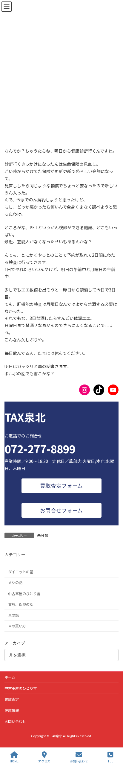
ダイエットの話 (20, 572)
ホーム (9, 677)
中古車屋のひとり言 (24, 593)
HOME (14, 761)
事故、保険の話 (20, 604)
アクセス (44, 761)
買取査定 (11, 699)
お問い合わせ (15, 721)
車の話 (13, 615)
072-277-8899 (40, 448)
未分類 (42, 535)
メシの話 (15, 583)
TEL (110, 761)
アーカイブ (14, 643)
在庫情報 (11, 710)
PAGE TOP (113, 738)
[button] (61, 485)
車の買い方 (17, 626)
